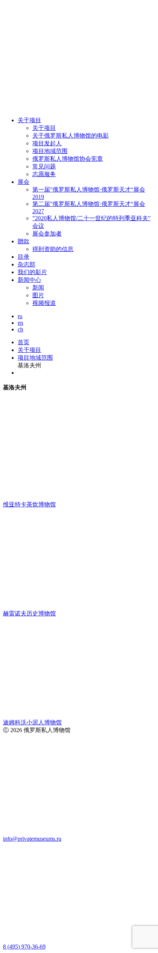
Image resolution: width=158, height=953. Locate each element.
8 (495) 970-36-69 (24, 946)
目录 (23, 257)
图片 (38, 295)
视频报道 (44, 303)
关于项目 (29, 120)
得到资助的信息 (52, 249)
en (20, 323)
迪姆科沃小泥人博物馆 (32, 722)
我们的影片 (32, 272)
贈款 (23, 241)
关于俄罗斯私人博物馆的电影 (70, 135)
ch (20, 329)
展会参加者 (47, 233)
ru (20, 316)
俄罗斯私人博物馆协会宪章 (67, 159)
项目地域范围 (50, 151)
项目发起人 (47, 143)
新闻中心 (29, 280)
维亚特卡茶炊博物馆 (29, 504)
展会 (23, 182)
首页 (23, 342)
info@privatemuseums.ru (32, 839)
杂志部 (26, 264)
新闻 (38, 287)
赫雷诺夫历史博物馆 (29, 613)
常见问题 (44, 166)
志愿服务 (44, 174)
